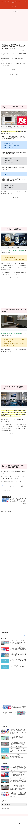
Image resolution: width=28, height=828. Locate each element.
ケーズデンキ (4, 632)
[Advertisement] (14, 26)
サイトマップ (20, 821)
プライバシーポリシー (7, 821)
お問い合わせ (20, 823)
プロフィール (7, 823)
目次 (13, 69)
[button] (25, 808)
